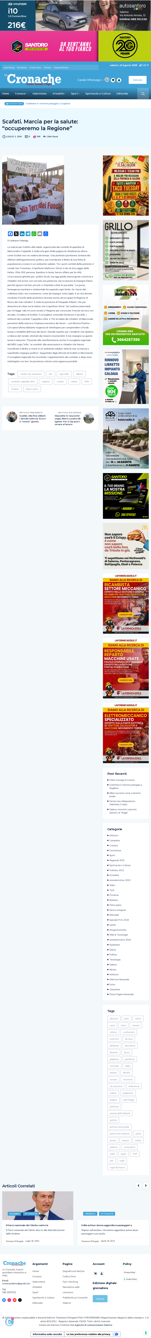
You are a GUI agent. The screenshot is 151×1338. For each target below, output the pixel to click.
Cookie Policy (131, 1279)
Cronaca (20, 93)
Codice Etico (69, 1276)
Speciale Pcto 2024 (119, 919)
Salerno (113, 964)
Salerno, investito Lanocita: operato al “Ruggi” (123, 811)
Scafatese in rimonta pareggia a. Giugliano (125, 786)
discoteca (130, 1045)
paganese (128, 1092)
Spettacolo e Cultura (98, 93)
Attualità (58, 93)
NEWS (126, 1072)
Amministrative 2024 (120, 939)
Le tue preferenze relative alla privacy (88, 1334)
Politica (113, 954)
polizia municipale (119, 1126)
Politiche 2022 (116, 870)
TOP (134, 1153)
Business (113, 900)
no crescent (116, 1086)
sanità (112, 924)
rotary (138, 1140)
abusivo (114, 1018)
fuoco (127, 1052)
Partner (47, 67)
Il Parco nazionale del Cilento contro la (27, 1225)
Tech (111, 890)
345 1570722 (9, 1292)
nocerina (128, 1079)
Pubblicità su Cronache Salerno (75, 1300)
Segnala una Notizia (73, 1271)
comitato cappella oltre (23, 381)
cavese (136, 1025)
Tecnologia (114, 959)
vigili (121, 1160)
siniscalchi (129, 1147)
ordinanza (133, 1086)
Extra (112, 984)
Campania (114, 840)
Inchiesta (113, 974)
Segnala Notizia (61, 67)
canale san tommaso (31, 374)
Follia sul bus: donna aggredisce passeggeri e (106, 1225)
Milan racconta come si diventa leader (46, 103)
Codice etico (35, 67)
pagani (113, 1099)
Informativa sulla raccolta (47, 1334)
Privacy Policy (129, 1272)
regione (46, 381)
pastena (114, 1106)
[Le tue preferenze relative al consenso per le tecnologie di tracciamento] (146, 1333)
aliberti (79, 374)
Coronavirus (115, 850)
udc (111, 1160)
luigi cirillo (64, 374)
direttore (114, 1045)
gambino (130, 1059)
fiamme (114, 1052)
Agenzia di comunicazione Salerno (93, 1325)
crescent (114, 1038)
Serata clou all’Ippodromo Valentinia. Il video (122, 803)
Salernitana (39, 93)
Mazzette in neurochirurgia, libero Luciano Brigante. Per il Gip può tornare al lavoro (68, 420)
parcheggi (128, 1099)
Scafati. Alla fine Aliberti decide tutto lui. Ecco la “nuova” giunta (32, 418)
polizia (113, 1120)
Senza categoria (117, 910)
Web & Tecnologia (118, 934)
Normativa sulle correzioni (71, 1289)
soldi (112, 1153)
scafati (60, 381)
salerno (114, 1147)
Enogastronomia (117, 929)
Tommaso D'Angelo (15, 1241)
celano (113, 1032)
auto (126, 1018)
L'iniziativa (114, 989)
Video (112, 885)
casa (112, 1025)
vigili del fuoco (117, 1167)
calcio (138, 1018)
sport (123, 1153)
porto (138, 1133)
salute (74, 381)
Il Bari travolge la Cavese (121, 780)
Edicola (100, 1298)
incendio (114, 1065)
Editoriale (122, 93)
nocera (113, 1079)
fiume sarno (32, 389)
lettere (113, 1072)
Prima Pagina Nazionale (121, 994)
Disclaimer (22, 67)
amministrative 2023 (120, 880)
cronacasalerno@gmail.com (15, 1283)
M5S (86, 381)
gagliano (114, 1059)
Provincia (114, 895)
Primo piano (115, 905)
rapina (125, 1140)
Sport (74, 93)
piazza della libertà (120, 1113)
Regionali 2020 (116, 860)
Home (5, 93)
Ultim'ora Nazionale (119, 979)
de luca (129, 1038)
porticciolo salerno (119, 1133)
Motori (112, 969)
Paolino (15, 389)
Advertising (9, 67)
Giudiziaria (114, 944)
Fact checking (70, 1281)
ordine (113, 1092)
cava (123, 1025)
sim (50, 374)
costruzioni (129, 1032)
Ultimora (113, 835)
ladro (127, 1065)
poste (113, 1140)
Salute (112, 949)
